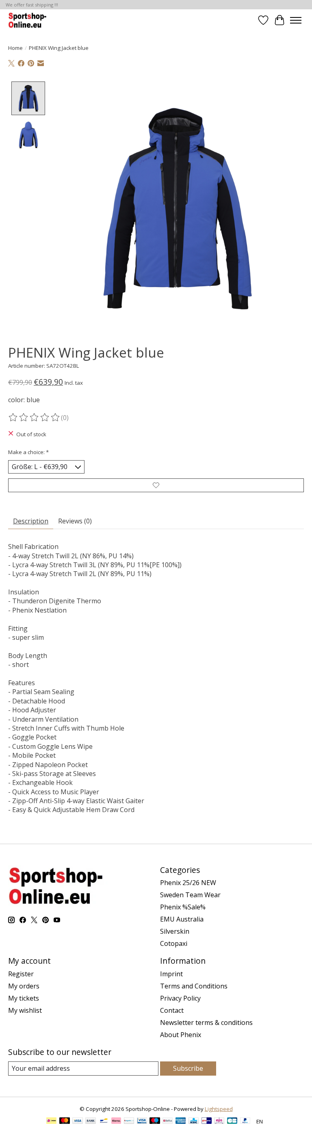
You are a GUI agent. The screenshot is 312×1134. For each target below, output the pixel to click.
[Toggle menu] (296, 20)
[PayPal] (245, 1121)
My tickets (23, 998)
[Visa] (77, 1121)
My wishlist (25, 1010)
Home (15, 47)
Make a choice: (28, 452)
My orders (23, 986)
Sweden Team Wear (190, 894)
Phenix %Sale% (183, 906)
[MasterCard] (64, 1121)
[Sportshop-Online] (28, 20)
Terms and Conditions (194, 986)
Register (21, 973)
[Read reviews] (34, 417)
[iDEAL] (51, 1121)
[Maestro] (155, 1121)
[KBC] (193, 1121)
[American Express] (181, 1121)
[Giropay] (207, 1121)
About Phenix (180, 1034)
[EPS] (219, 1121)
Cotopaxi (173, 943)
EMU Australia (182, 919)
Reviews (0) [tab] (75, 521)
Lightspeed (219, 1109)
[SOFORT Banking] (116, 1121)
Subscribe (188, 1068)
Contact (172, 1010)
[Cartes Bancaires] (232, 1121)
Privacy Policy (180, 998)
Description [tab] (30, 521)
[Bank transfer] (90, 1121)
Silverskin (174, 931)
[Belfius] (167, 1121)
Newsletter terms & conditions (206, 1022)
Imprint (171, 973)
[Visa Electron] (142, 1121)
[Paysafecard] (129, 1121)
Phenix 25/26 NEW (188, 882)
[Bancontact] (104, 1121)
